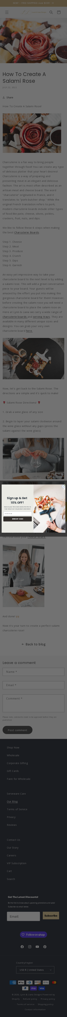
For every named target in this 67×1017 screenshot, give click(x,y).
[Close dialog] (63, 486)
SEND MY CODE (17, 519)
